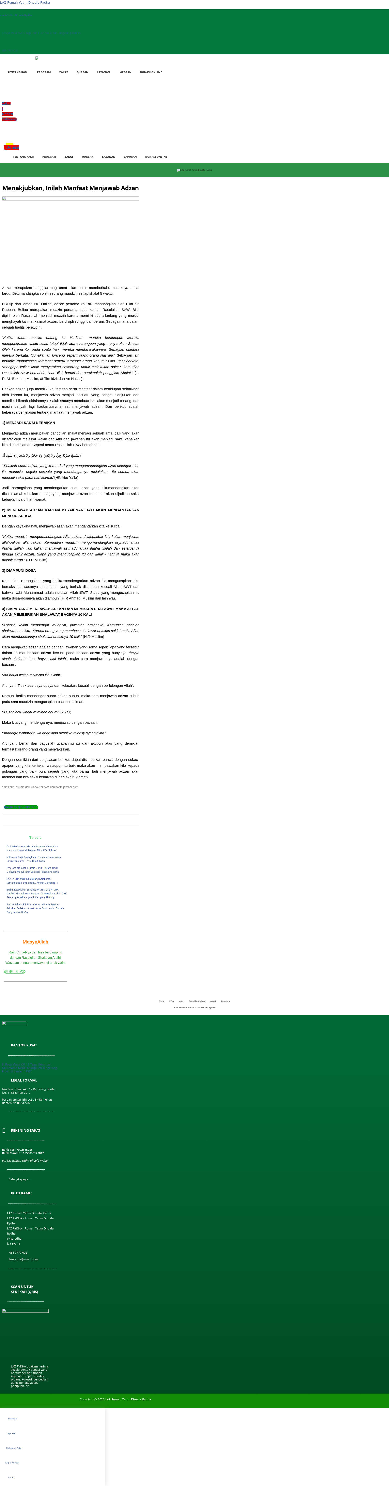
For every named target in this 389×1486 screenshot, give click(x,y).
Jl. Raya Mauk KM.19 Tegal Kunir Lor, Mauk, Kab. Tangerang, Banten (41, 33)
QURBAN (82, 72)
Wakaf (213, 1001)
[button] (5, 134)
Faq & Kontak (12, 1462)
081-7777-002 (10, 50)
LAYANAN (103, 72)
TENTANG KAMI (18, 72)
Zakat (162, 1001)
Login (11, 1477)
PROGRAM (44, 72)
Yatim (181, 1001)
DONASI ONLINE (151, 72)
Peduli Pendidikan (197, 1001)
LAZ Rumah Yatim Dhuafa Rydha (25, 2)
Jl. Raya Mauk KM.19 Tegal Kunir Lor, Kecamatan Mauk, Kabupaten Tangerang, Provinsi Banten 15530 (30, 1067)
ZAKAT (63, 72)
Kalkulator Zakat (14, 1448)
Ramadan (225, 1001)
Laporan (11, 1433)
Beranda (12, 1418)
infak (171, 1001)
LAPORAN (125, 72)
